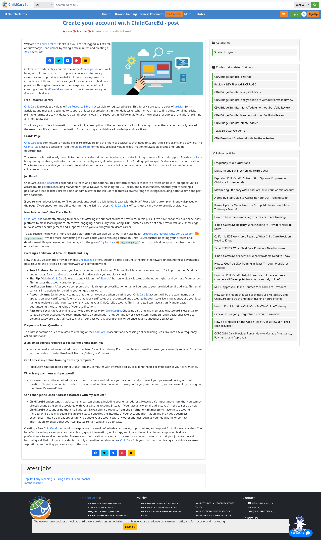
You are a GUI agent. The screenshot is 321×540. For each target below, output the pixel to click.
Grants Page (32, 147)
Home (69, 31)
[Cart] (284, 14)
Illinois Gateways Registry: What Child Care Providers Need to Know (253, 227)
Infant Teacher (33, 483)
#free (27, 52)
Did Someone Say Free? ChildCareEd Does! (241, 170)
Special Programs (225, 52)
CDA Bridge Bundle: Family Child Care (237, 92)
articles (83, 31)
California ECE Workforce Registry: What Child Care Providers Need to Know (253, 238)
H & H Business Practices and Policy (108, 515)
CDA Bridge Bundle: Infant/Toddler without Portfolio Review (252, 107)
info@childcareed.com (263, 503)
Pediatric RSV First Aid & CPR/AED (235, 84)
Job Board (48, 183)
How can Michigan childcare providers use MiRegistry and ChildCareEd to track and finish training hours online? (251, 297)
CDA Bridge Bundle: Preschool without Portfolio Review (249, 115)
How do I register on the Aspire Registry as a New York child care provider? (252, 324)
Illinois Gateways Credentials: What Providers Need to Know (252, 256)
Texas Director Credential (230, 130)
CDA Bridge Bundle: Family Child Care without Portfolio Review (253, 100)
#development (89, 69)
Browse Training (126, 14)
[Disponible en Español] (197, 233)
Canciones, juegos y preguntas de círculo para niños (247, 314)
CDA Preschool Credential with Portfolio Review (244, 138)
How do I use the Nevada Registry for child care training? (250, 217)
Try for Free (107, 242)
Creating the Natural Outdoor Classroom (168, 233)
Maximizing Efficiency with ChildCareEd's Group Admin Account (254, 190)
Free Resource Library (79, 106)
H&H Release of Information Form (161, 503)
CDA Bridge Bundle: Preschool (233, 77)
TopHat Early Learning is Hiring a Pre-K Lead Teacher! (57, 479)
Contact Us (253, 507)
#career (29, 93)
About (105, 14)
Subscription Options (100, 507)
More (188, 14)
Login (294, 14)
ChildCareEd (47, 44)
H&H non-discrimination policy (213, 515)
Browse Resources (151, 14)
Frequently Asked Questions (232, 163)
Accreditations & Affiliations (104, 503)
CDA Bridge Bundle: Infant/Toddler (236, 123)
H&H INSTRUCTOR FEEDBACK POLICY (160, 507)
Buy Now (33, 238)
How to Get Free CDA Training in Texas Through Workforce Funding (251, 265)
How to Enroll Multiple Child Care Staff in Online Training (250, 306)
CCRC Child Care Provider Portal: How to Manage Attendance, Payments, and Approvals (253, 335)
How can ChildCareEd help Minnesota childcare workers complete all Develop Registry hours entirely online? (249, 277)
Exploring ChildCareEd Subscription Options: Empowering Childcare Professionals (251, 180)
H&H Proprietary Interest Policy (213, 511)
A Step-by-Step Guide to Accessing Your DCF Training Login (251, 198)
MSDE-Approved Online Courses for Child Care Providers (250, 287)
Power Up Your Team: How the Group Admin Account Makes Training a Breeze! (252, 207)
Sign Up (105, 278)
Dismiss (130, 526)
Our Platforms (17, 14)
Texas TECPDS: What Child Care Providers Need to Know (249, 248)
